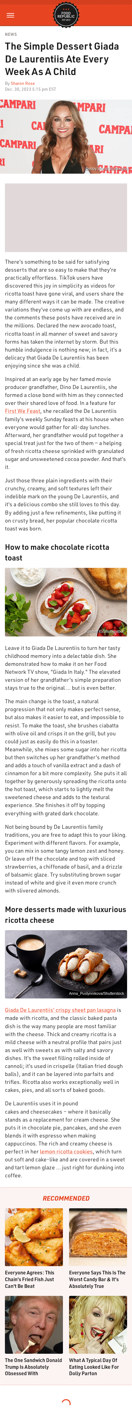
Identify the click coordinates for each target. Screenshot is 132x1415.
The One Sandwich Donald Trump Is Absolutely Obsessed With (33, 1366)
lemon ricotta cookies (66, 1151)
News (11, 34)
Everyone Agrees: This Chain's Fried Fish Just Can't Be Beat (29, 1279)
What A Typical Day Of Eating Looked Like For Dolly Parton (94, 1366)
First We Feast (22, 410)
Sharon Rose (23, 83)
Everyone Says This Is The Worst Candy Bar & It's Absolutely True (97, 1279)
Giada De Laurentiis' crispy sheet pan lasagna (60, 1009)
